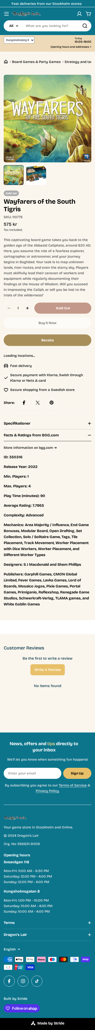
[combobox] (47, 25)
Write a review (47, 669)
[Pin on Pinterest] (51, 402)
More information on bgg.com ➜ (30, 448)
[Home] (6, 62)
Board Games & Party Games (36, 62)
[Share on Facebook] (24, 402)
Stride (22, 999)
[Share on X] (37, 402)
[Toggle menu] (6, 14)
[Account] (79, 14)
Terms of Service (73, 785)
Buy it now (47, 323)
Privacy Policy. (47, 791)
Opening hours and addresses (70, 46)
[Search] (85, 26)
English (10, 949)
